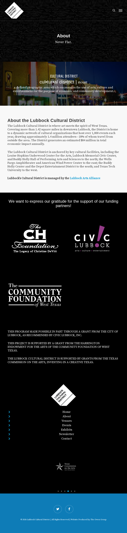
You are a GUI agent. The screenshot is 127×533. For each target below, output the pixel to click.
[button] (120, 10)
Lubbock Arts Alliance (85, 178)
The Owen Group (98, 519)
